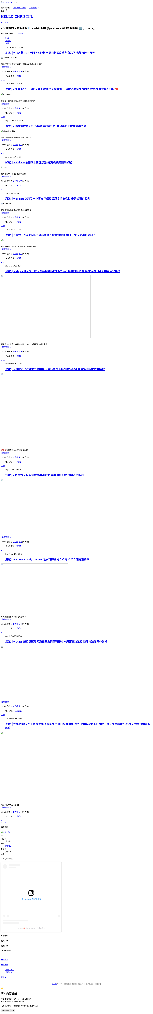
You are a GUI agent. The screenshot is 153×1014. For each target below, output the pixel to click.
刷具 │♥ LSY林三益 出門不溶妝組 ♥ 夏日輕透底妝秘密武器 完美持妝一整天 (50, 52)
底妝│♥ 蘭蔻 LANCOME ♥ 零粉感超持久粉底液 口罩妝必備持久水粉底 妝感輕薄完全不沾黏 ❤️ (62, 89)
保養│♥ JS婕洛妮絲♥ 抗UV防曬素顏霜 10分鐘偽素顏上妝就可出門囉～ (47, 126)
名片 (7, 43)
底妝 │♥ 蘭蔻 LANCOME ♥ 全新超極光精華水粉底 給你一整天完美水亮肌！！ (51, 235)
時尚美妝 (19, 34)
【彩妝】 (18, 76)
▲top (3, 80)
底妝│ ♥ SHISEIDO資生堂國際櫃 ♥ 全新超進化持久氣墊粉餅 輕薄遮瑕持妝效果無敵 (55, 369)
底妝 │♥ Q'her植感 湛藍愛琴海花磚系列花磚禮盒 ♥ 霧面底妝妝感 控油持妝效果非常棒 (56, 641)
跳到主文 (4, 22)
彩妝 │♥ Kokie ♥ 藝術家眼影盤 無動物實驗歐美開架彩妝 (38, 162)
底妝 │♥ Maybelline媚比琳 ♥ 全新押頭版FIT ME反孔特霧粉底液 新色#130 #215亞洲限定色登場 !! (62, 271)
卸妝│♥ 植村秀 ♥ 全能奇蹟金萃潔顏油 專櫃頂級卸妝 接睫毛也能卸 (44, 475)
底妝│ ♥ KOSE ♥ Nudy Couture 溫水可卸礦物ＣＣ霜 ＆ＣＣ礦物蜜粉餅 (47, 559)
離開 (12, 1010)
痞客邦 (15, 71)
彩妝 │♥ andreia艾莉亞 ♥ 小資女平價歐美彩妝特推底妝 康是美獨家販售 (47, 198)
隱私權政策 (89, 984)
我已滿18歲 (5, 1010)
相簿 (7, 38)
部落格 (8, 41)
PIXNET (59, 984)
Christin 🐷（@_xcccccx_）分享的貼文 (31, 928)
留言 (20, 71)
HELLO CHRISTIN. (17, 16)
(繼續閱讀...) (6, 67)
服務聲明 (98, 984)
